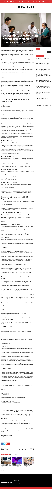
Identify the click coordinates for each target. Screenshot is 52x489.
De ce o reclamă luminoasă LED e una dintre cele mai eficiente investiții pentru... (42, 64)
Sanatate (38, 1)
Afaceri (3, 1)
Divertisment (12, 1)
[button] (49, 1)
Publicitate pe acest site (42, 488)
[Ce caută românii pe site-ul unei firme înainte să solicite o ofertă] (6, 460)
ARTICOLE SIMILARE (5, 454)
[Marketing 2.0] (26, 7)
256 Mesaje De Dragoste (6, 449)
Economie (19, 1)
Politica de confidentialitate (28, 488)
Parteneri (16, 488)
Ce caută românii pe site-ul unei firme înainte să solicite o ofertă (6, 465)
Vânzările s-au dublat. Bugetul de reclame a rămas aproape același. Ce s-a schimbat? (43, 75)
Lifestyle (23, 1)
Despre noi (12, 488)
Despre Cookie (21, 488)
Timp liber (43, 1)
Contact (48, 488)
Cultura (7, 1)
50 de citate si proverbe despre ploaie (43, 101)
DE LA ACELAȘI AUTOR (14, 454)
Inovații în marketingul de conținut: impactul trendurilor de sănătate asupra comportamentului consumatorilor (28, 466)
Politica (33, 1)
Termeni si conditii (35, 488)
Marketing (29, 1)
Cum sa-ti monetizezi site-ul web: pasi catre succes (26, 450)
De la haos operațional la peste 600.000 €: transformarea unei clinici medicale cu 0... (43, 87)
